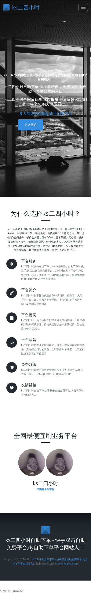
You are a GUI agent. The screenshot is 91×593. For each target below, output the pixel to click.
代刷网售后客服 (45, 489)
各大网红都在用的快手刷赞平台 (45, 113)
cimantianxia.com (68, 563)
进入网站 (31, 125)
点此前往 (60, 125)
